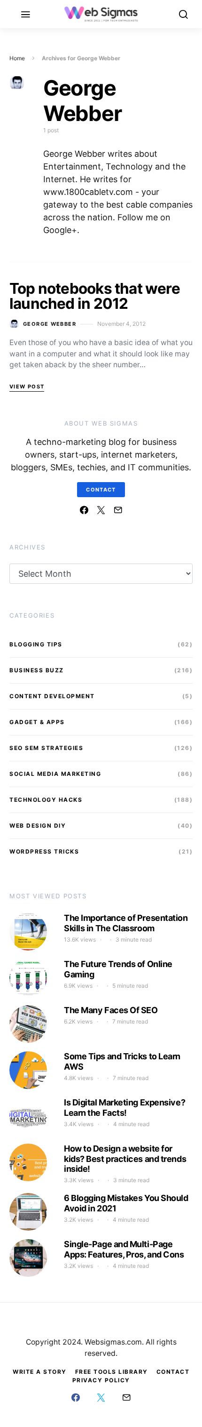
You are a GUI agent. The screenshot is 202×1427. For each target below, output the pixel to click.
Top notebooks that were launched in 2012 (94, 296)
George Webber (49, 324)
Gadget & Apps (37, 722)
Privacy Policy (101, 1380)
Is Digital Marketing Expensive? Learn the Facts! (124, 1107)
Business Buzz (36, 670)
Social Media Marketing (55, 773)
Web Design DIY (37, 825)
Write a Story (40, 1371)
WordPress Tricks (44, 851)
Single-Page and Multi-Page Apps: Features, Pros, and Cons (124, 1249)
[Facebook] (84, 510)
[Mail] (117, 510)
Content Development (52, 696)
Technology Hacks (45, 799)
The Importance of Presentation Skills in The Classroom (126, 923)
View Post (26, 386)
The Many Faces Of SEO (111, 1010)
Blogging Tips (35, 644)
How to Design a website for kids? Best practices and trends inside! (125, 1159)
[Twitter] (101, 510)
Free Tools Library (111, 1371)
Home (17, 58)
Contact (101, 489)
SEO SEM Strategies (46, 747)
